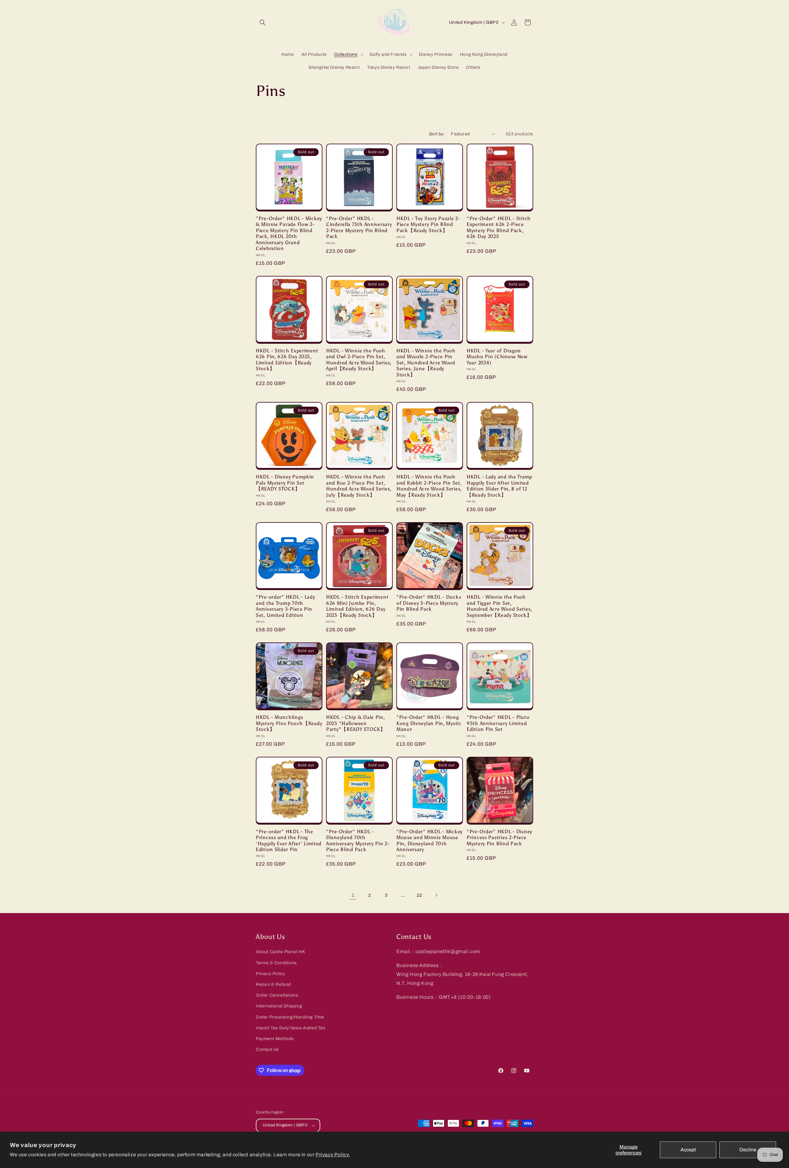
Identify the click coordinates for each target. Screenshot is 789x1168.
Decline (747, 1149)
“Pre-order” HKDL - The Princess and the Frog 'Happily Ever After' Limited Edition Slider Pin (288, 840)
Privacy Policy (270, 973)
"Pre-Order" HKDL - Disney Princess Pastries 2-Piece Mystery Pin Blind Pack (499, 837)
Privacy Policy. (333, 1154)
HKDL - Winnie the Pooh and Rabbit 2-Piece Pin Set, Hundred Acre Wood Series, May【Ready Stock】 (429, 486)
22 (419, 895)
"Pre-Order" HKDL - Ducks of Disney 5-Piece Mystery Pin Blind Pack (428, 603)
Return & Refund (273, 984)
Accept (688, 1149)
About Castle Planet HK (280, 951)
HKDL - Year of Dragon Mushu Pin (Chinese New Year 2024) (497, 357)
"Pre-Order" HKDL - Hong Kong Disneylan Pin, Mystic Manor (429, 723)
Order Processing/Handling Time (290, 1017)
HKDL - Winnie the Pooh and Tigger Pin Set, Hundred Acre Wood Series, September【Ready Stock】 (499, 606)
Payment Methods (275, 1038)
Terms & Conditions (276, 963)
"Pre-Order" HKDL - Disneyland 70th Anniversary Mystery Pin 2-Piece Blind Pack (358, 840)
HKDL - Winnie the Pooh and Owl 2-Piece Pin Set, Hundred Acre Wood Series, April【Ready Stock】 (358, 359)
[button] (262, 22)
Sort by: (437, 134)
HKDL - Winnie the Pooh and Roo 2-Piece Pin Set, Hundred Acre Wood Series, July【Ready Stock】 (358, 486)
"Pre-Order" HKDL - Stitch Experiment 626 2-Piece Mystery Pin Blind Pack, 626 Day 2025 (499, 227)
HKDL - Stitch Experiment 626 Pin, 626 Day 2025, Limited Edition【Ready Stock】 (287, 359)
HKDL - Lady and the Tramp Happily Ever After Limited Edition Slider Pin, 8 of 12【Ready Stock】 (499, 486)
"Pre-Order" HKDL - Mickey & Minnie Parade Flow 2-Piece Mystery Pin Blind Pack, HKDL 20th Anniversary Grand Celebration (289, 233)
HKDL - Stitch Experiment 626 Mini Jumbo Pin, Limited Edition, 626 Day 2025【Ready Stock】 (357, 606)
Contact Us (267, 1049)
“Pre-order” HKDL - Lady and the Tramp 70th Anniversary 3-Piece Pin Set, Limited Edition (285, 606)
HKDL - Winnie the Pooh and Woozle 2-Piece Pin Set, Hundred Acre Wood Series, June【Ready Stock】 (426, 363)
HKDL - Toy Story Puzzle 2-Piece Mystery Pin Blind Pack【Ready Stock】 (428, 224)
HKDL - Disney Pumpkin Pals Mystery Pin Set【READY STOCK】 (285, 483)
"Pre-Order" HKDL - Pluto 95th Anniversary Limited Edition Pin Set (498, 723)
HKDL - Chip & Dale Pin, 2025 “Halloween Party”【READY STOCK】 (356, 723)
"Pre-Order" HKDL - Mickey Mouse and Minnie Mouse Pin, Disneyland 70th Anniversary (429, 840)
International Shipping (279, 1006)
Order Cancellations (277, 995)
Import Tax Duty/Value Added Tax (290, 1028)
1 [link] (353, 895)
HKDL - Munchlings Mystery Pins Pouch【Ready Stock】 (289, 723)
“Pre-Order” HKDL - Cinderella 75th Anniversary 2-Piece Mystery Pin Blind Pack (359, 227)
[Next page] (436, 895)
